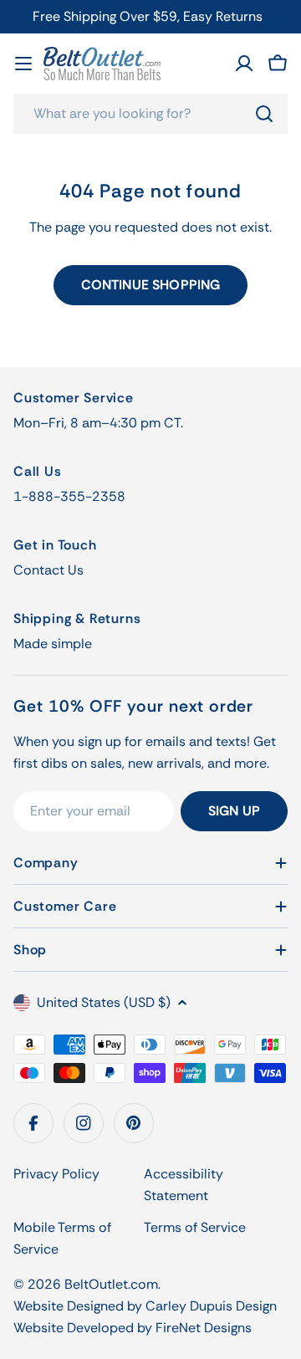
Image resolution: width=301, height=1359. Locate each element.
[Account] (244, 64)
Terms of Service (195, 1227)
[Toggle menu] (23, 64)
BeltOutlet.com (111, 1284)
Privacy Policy (56, 1174)
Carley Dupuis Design (211, 1306)
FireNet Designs (204, 1327)
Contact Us (48, 570)
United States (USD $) (104, 1002)
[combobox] (150, 114)
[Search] (264, 114)
